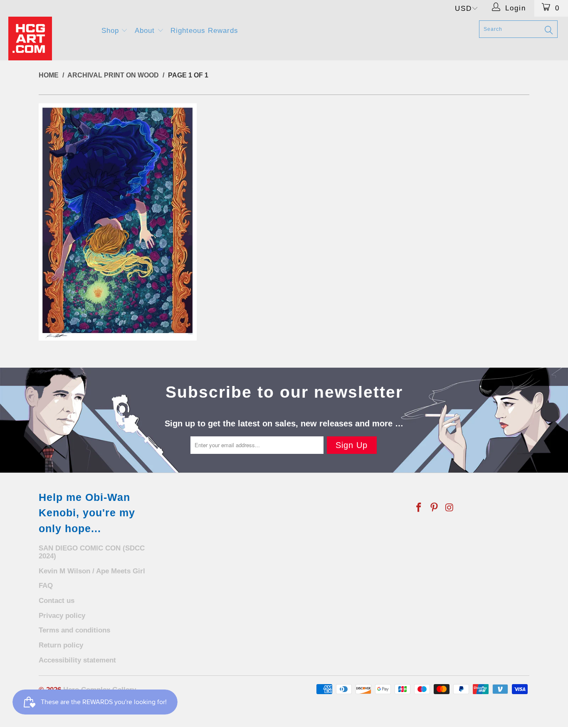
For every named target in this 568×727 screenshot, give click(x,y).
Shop (111, 31)
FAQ (46, 586)
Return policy (61, 645)
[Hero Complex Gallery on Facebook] (419, 508)
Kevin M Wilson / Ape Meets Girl (92, 571)
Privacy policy (62, 616)
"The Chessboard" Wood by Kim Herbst (118, 222)
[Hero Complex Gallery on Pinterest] (434, 508)
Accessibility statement (77, 660)
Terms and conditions (74, 630)
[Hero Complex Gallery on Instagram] (449, 508)
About (146, 31)
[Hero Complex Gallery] (49, 38)
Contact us (56, 601)
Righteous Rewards (204, 31)
